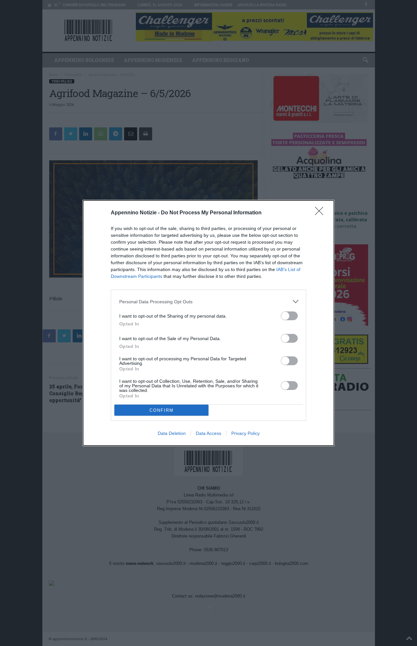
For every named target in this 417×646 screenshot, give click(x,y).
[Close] (321, 213)
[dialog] (208, 323)
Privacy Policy (245, 433)
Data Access (208, 433)
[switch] (289, 315)
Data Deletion (172, 433)
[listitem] (208, 301)
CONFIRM (162, 410)
